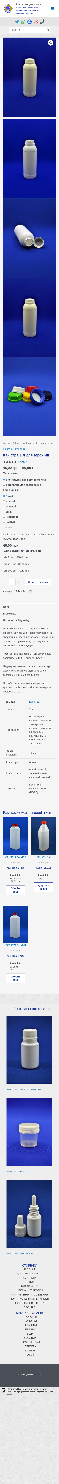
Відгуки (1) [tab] (9, 613)
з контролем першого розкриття (26, 479)
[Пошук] (48, 30)
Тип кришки (10, 473)
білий (9, 496)
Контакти (29, 1277)
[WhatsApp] (23, 21)
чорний (10, 522)
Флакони (19, 443)
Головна (7, 443)
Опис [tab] (6, 606)
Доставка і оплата (29, 1273)
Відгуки (29, 1269)
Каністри (8, 449)
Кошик (29, 1282)
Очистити (7, 527)
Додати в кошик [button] (43, 887)
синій (9, 511)
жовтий (10, 501)
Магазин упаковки (28, 4)
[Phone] (42, 21)
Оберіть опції (16, 890)
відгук (22, 462)
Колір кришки (11, 490)
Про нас (29, 1307)
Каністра (34, 701)
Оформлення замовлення (29, 1294)
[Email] (36, 21)
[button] (50, 43)
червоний (12, 516)
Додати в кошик (38, 582)
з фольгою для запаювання (23, 484)
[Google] (29, 21)
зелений (11, 506)
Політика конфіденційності (29, 1298)
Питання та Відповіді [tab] (16, 620)
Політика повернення (29, 1303)
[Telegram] (17, 21)
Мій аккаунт (29, 1286)
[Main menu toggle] (52, 8)
